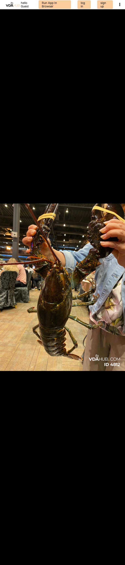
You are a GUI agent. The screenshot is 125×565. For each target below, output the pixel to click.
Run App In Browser (49, 4)
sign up (103, 4)
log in (83, 4)
